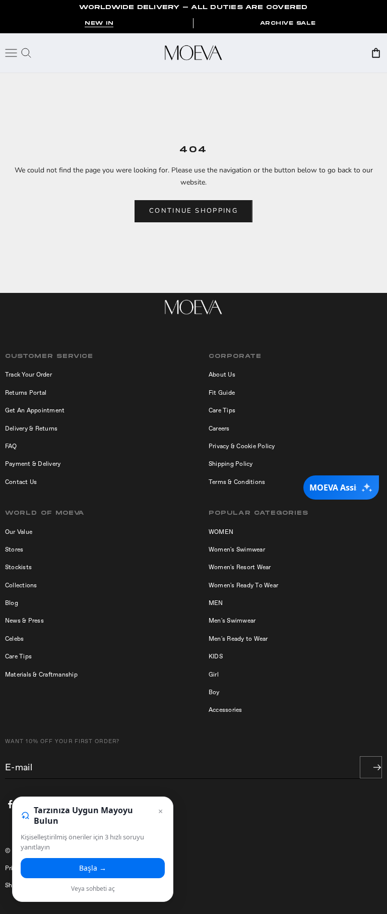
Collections (21, 585)
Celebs (14, 638)
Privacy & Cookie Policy (242, 446)
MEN (216, 602)
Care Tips (222, 410)
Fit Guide (222, 392)
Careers (219, 428)
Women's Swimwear (237, 549)
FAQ (11, 446)
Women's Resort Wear (240, 567)
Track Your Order (28, 374)
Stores (14, 549)
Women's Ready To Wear (243, 585)
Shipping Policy (231, 463)
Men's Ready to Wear (238, 638)
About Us (222, 374)
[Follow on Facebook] (10, 804)
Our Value (18, 531)
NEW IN (99, 23)
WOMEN (221, 531)
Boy (214, 692)
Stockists (18, 567)
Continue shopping (193, 210)
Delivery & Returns (31, 428)
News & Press (24, 620)
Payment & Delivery (32, 463)
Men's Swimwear (232, 620)
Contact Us (21, 481)
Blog (11, 602)
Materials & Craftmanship (41, 674)
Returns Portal (25, 392)
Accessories (225, 709)
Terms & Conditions (237, 481)
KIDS (216, 656)
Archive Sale (288, 23)
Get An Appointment (34, 410)
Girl (214, 674)
